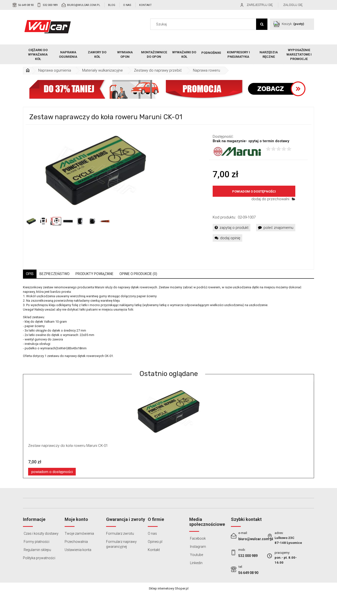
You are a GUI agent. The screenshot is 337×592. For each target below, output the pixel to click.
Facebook (197, 538)
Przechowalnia (76, 542)
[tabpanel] (168, 325)
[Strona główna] (47, 26)
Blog (111, 5)
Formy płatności (36, 542)
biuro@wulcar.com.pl (83, 5)
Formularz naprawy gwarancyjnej (121, 544)
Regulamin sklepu (37, 550)
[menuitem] (38, 54)
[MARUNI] (237, 151)
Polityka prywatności (39, 558)
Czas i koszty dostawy (40, 533)
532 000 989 (50, 5)
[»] (28, 70)
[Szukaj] (261, 24)
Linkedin (196, 563)
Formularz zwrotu (120, 533)
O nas (127, 5)
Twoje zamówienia (79, 533)
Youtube (196, 555)
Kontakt (145, 5)
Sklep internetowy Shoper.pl (168, 588)
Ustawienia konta (78, 550)
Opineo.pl (155, 542)
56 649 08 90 (26, 5)
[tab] (30, 274)
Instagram (197, 547)
